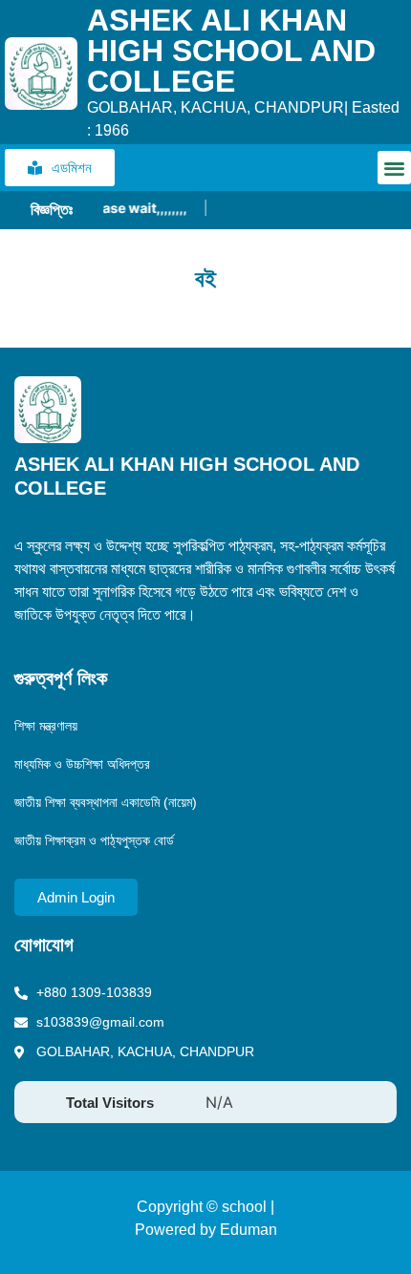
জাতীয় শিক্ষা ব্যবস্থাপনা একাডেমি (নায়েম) (105, 802)
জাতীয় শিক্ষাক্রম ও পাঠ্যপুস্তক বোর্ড (94, 840)
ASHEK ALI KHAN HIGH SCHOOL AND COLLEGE (231, 50)
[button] (394, 167)
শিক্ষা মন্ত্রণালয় (45, 725)
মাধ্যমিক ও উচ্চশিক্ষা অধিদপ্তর (82, 764)
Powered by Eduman (206, 1229)
